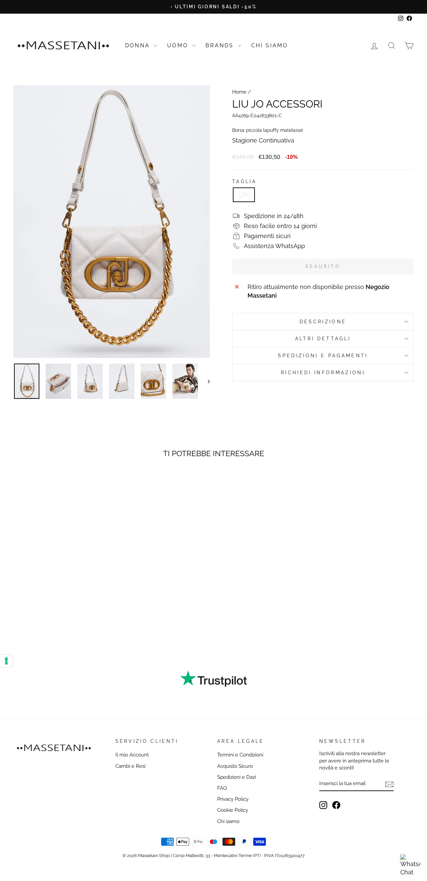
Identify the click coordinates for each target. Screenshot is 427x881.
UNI (244, 194)
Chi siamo (228, 821)
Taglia (244, 181)
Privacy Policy (233, 799)
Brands (220, 45)
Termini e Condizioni (240, 755)
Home (239, 92)
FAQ (222, 788)
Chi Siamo (269, 45)
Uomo (178, 45)
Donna (138, 45)
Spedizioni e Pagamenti (323, 355)
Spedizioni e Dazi (236, 777)
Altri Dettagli (323, 338)
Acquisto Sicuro (235, 766)
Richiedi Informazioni (323, 372)
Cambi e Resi (130, 766)
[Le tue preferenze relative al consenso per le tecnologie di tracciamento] (6, 661)
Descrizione (323, 321)
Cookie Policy (232, 810)
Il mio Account (132, 755)
